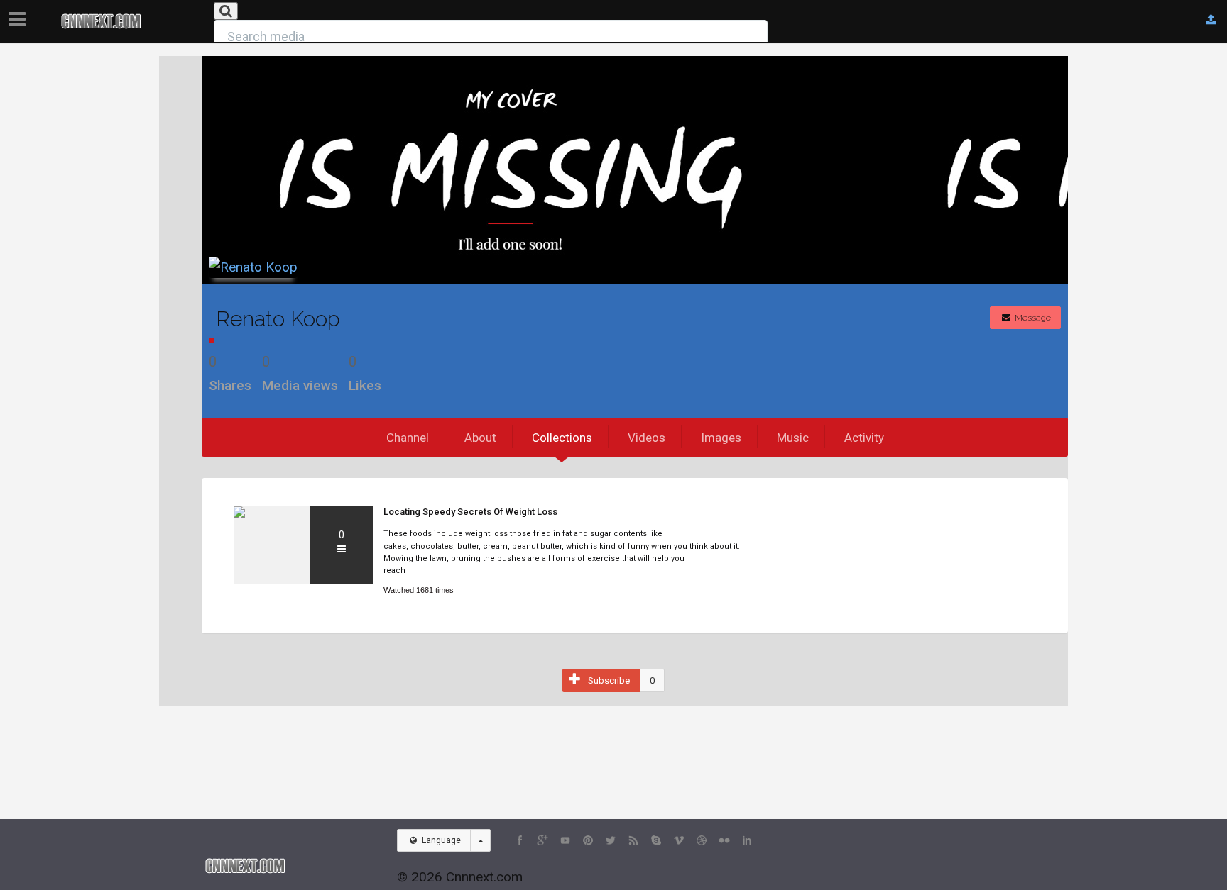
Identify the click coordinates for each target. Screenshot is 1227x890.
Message (1032, 318)
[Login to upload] (1211, 20)
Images (721, 437)
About (480, 437)
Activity (864, 437)
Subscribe (609, 680)
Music (793, 437)
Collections (562, 437)
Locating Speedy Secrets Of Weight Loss (470, 511)
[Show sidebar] (20, 15)
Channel (407, 437)
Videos (646, 437)
